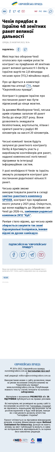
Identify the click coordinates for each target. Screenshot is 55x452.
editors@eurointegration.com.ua (34, 375)
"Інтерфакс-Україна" (40, 406)
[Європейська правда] (27, 3)
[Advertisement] (27, 310)
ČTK (28, 85)
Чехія (6, 278)
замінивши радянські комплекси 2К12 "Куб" (27, 213)
